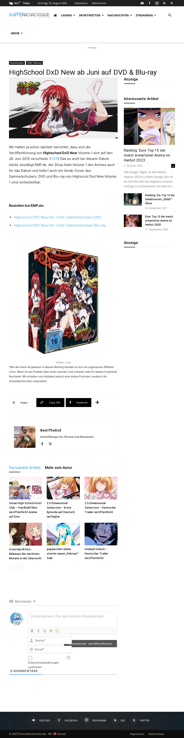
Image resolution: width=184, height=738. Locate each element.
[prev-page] (12, 567)
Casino (66, 15)
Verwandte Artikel (24, 467)
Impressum (81, 3)
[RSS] (164, 3)
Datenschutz (99, 3)
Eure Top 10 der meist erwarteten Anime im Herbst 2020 (159, 220)
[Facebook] (149, 3)
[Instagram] (156, 3)
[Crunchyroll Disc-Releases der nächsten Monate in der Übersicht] (25, 534)
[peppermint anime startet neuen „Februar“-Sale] (63, 534)
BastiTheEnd (50, 430)
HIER (54, 159)
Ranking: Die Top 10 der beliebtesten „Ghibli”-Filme (160, 199)
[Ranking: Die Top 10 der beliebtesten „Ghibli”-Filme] (133, 199)
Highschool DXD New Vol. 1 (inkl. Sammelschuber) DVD (57, 217)
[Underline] (45, 631)
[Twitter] (171, 3)
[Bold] (32, 631)
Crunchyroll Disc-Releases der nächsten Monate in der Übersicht (25, 554)
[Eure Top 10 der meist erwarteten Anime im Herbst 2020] (133, 221)
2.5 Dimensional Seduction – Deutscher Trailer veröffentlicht (100, 507)
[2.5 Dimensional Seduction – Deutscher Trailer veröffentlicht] (101, 488)
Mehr (15, 33)
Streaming (144, 15)
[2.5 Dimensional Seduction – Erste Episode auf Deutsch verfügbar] (63, 488)
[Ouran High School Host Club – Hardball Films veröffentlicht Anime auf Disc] (25, 488)
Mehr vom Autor (58, 467)
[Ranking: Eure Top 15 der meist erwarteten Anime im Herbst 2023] (149, 126)
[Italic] (38, 631)
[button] (169, 15)
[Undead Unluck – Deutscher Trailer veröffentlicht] (101, 534)
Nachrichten (118, 15)
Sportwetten (90, 15)
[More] (97, 402)
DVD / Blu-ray (34, 62)
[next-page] (19, 567)
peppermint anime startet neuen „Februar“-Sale (63, 553)
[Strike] (51, 631)
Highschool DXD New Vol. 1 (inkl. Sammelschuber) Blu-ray (60, 225)
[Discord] (142, 3)
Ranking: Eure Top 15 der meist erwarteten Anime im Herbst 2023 (147, 155)
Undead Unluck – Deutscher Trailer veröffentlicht (96, 553)
